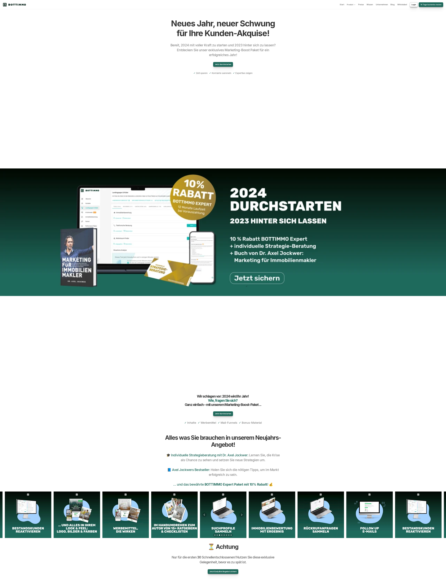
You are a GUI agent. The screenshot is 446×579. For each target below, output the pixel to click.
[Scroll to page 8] (231, 535)
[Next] (241, 514)
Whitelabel (402, 4)
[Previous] (204, 514)
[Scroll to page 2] (217, 535)
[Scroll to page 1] (214, 535)
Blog (392, 4)
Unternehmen (382, 4)
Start (342, 4)
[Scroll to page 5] (224, 535)
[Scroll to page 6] (226, 535)
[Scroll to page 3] (219, 535)
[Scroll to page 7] (229, 535)
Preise (361, 4)
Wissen (370, 4)
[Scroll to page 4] (222, 535)
